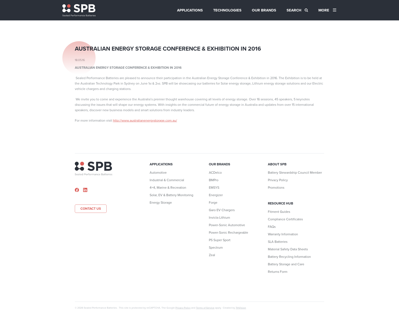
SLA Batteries (277, 241)
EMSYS (214, 187)
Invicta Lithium (219, 217)
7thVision (241, 308)
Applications (190, 10)
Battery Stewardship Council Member (295, 172)
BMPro (213, 180)
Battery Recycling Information (289, 256)
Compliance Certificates (285, 219)
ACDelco (215, 172)
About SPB (277, 164)
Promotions (276, 187)
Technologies (227, 10)
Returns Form (277, 271)
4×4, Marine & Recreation (168, 187)
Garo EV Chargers (222, 210)
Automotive (158, 172)
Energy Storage (161, 202)
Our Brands (264, 10)
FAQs (272, 226)
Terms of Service (205, 308)
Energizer (216, 195)
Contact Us (90, 208)
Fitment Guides (279, 211)
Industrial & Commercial (167, 180)
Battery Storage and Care (286, 264)
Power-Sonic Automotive (227, 225)
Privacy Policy (278, 180)
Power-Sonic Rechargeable (228, 232)
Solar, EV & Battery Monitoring (171, 195)
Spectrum (216, 247)
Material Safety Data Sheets (288, 249)
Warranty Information (283, 234)
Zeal (212, 255)
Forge (213, 202)
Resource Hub (280, 203)
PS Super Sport (219, 240)
